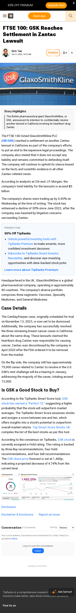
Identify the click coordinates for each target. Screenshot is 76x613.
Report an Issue (49, 514)
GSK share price (18, 459)
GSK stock (65, 439)
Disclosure (8, 507)
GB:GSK (7, 140)
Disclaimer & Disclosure (17, 514)
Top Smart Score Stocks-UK (51, 427)
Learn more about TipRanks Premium (31, 270)
